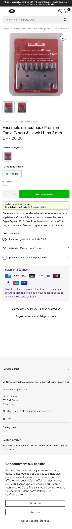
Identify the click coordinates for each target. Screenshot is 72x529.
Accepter (35, 503)
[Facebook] (5, 419)
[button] (36, 316)
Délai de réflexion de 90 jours (25, 248)
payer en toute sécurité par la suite (28, 257)
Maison (6, 29)
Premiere (7, 121)
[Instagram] (11, 419)
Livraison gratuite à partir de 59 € (27, 239)
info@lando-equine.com (15, 389)
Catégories (9, 427)
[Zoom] (63, 38)
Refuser (35, 512)
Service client (11, 369)
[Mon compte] (60, 11)
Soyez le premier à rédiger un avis (36, 316)
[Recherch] (65, 20)
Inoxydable (8, 156)
